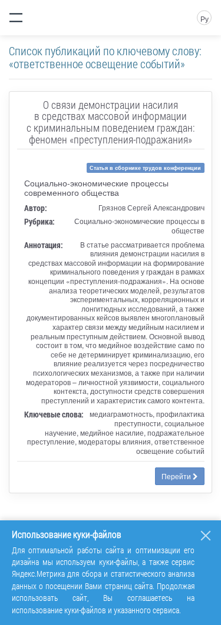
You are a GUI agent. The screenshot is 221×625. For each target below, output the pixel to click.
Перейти (177, 476)
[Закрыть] (205, 535)
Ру (204, 19)
